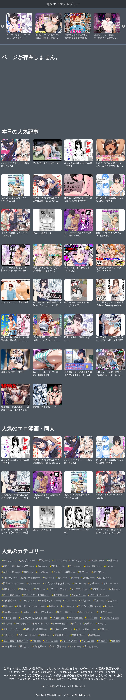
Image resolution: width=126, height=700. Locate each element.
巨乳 (44, 560)
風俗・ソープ (12, 629)
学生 (84, 572)
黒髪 (112, 600)
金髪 (53, 606)
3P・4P (99, 572)
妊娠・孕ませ (30, 577)
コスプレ (99, 589)
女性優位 (78, 635)
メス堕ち (105, 612)
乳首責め (58, 617)
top (42, 686)
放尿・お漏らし (85, 629)
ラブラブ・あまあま (57, 583)
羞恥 (115, 589)
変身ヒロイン (110, 617)
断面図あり (11, 612)
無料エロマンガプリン (63, 4)
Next (123, 26)
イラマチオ (79, 589)
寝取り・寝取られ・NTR (18, 566)
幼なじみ (87, 640)
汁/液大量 (75, 617)
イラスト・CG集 (64, 572)
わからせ (22, 623)
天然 (102, 640)
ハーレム (28, 600)
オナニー (110, 583)
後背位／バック (13, 583)
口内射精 (10, 600)
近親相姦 (61, 635)
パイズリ (78, 560)
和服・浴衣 (41, 623)
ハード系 (9, 646)
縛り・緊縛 (11, 595)
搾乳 (7, 623)
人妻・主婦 (11, 572)
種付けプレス (44, 612)
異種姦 (94, 635)
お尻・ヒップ (57, 589)
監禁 (85, 600)
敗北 (24, 646)
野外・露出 (93, 566)
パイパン (9, 617)
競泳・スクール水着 (36, 595)
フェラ (60, 560)
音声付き (91, 646)
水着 (94, 583)
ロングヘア (69, 640)
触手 (76, 623)
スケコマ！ (66, 686)
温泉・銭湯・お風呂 (15, 640)
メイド (91, 617)
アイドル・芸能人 (89, 606)
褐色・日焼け (66, 612)
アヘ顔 (43, 572)
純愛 (88, 623)
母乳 (104, 629)
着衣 (62, 577)
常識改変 (39, 646)
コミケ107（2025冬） (33, 617)
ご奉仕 (8, 635)
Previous (2, 26)
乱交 (40, 589)
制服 (113, 560)
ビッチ (34, 583)
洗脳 (8, 606)
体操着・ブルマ (50, 600)
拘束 (28, 572)
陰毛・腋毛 (86, 612)
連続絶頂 (60, 595)
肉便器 (25, 589)
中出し (9, 560)
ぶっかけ (97, 560)
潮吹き (9, 589)
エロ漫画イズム (53, 686)
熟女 (49, 577)
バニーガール (27, 635)
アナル (75, 566)
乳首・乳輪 (58, 646)
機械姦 (45, 635)
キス (109, 606)
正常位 (104, 577)
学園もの (58, 566)
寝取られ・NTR (61, 629)
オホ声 (75, 646)
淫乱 (36, 640)
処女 (111, 566)
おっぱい (27, 560)
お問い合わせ (79, 686)
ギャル (80, 583)
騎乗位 (89, 577)
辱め (42, 566)
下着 (101, 623)
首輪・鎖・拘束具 (36, 629)
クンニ (70, 600)
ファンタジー (99, 595)
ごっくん (51, 640)
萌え (99, 600)
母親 (115, 640)
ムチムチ (78, 595)
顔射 (26, 612)
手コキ (68, 606)
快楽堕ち (10, 577)
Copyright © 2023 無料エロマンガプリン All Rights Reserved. (63, 695)
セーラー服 (60, 623)
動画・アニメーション (31, 606)
